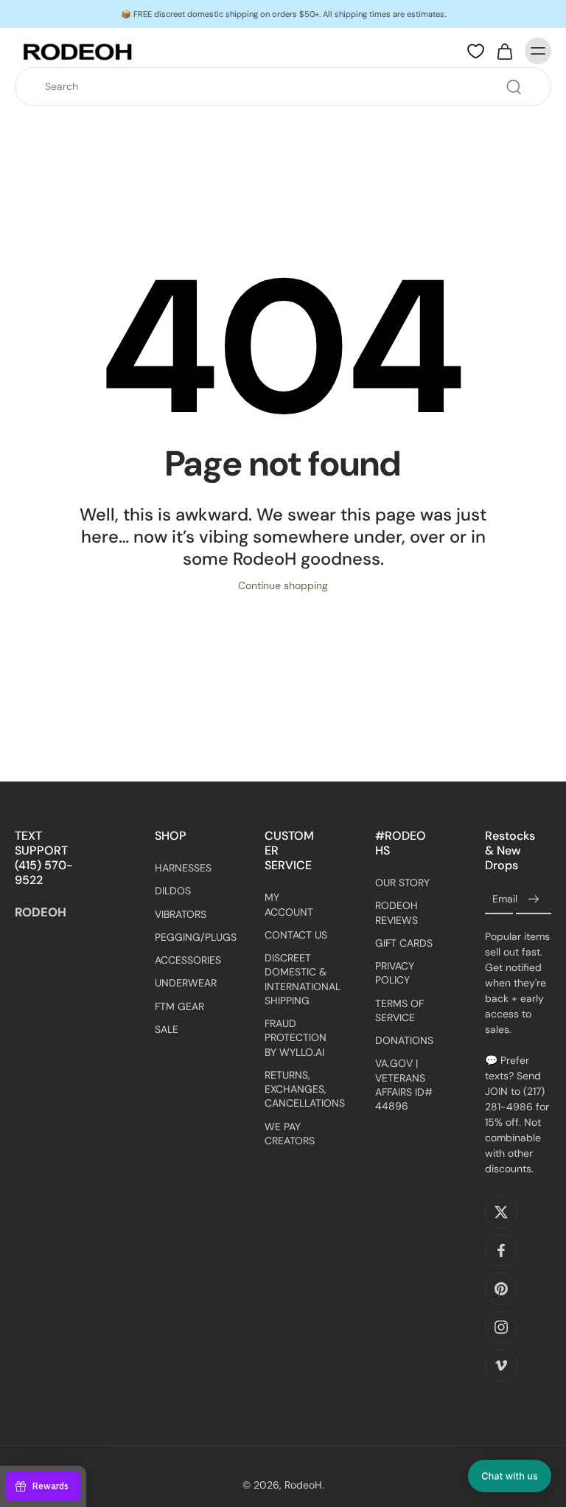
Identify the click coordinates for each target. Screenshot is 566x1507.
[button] (509, 1476)
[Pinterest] (501, 1289)
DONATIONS (404, 1040)
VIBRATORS (180, 913)
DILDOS (173, 890)
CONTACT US (296, 935)
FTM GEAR (179, 1005)
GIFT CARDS (404, 943)
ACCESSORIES (188, 960)
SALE (166, 1029)
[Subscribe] (533, 899)
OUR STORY (402, 882)
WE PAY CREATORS (290, 1132)
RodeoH (303, 1485)
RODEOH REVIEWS (396, 912)
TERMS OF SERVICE (399, 1010)
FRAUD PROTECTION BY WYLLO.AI (295, 1038)
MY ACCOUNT (289, 904)
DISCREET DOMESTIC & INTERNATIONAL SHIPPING (298, 979)
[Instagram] (501, 1327)
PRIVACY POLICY (394, 972)
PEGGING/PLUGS (188, 937)
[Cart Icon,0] (504, 51)
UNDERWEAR (186, 982)
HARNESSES (183, 867)
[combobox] (287, 86)
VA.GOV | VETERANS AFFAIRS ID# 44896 (404, 1085)
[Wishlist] (475, 51)
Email (504, 899)
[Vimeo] (501, 1365)
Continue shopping (283, 585)
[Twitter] (501, 1212)
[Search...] (513, 87)
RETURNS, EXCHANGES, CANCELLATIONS (298, 1089)
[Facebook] (501, 1250)
